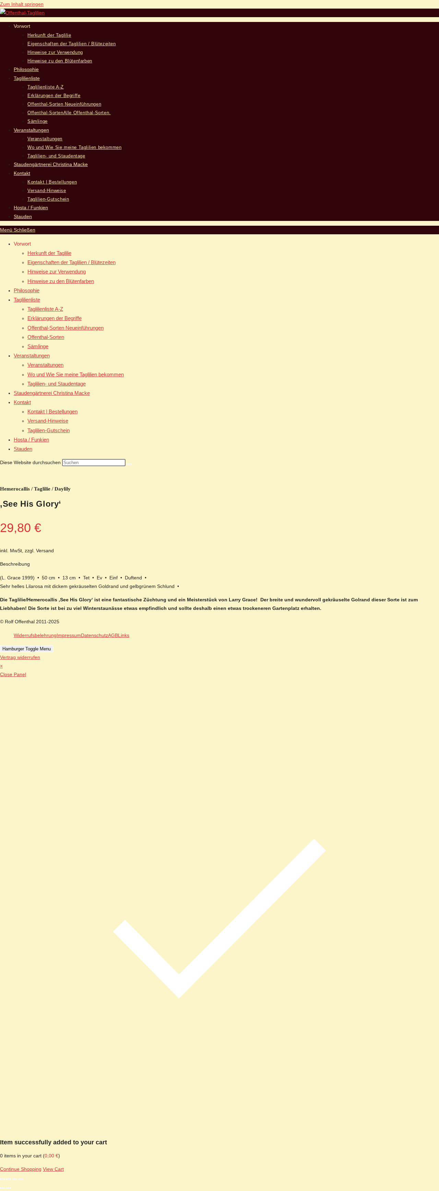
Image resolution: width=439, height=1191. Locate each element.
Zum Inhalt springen (22, 4)
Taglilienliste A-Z (45, 309)
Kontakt (22, 402)
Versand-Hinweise (47, 421)
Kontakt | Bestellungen (52, 411)
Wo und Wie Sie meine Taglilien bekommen (75, 374)
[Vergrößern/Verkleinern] (2, 1179)
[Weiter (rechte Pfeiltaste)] (8, 1188)
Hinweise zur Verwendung (56, 271)
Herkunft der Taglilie (49, 253)
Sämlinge (37, 346)
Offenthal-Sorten (45, 337)
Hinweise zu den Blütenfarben (60, 281)
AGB (113, 635)
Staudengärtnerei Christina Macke (52, 393)
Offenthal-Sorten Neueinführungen (65, 328)
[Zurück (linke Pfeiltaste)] (2, 1188)
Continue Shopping (20, 1169)
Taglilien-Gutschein (48, 430)
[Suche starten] (129, 464)
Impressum (69, 635)
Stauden (23, 449)
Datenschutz (94, 635)
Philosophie (26, 290)
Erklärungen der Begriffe (54, 318)
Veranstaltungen (32, 355)
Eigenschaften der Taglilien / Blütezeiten (71, 262)
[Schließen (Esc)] (21, 1179)
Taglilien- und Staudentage (56, 384)
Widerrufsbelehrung (35, 635)
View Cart (53, 1169)
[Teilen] (14, 1179)
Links (123, 635)
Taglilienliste (27, 300)
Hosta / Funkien (31, 440)
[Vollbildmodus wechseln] (8, 1179)
